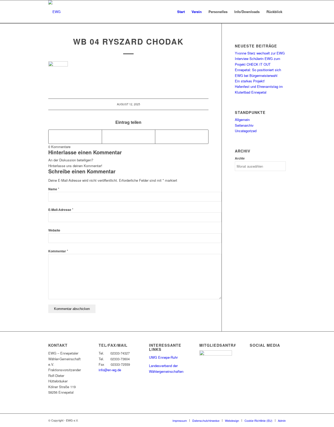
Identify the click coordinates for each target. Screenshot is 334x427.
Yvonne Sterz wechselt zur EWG (260, 53)
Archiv (240, 158)
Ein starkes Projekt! (250, 80)
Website (54, 230)
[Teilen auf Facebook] (75, 136)
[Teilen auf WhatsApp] (128, 136)
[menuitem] (181, 11)
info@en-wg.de (110, 369)
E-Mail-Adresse (60, 210)
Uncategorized (246, 130)
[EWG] (54, 11)
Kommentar (58, 251)
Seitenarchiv (244, 125)
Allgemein (242, 119)
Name (53, 189)
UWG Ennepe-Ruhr (163, 357)
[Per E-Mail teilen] (181, 136)
